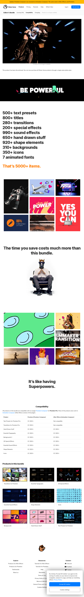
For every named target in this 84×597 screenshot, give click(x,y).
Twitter (69, 570)
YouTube (69, 566)
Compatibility (29, 12)
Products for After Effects (15, 563)
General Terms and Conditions (42, 584)
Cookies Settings (42, 587)
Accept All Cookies (64, 584)
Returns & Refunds (42, 581)
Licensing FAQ (20, 12)
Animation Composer (9, 412)
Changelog (37, 12)
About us (15, 572)
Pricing (28, 7)
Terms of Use (42, 575)
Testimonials (15, 569)
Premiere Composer (41, 410)
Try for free (76, 7)
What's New (49, 7)
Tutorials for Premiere (42, 566)
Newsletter (42, 572)
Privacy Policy (58, 579)
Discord (69, 563)
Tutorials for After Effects (42, 563)
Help (42, 7)
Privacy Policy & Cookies (42, 578)
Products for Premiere (15, 566)
